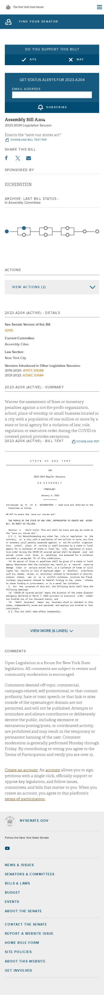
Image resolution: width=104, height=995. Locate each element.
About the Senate (23, 911)
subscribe (56, 107)
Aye (33, 59)
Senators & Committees (29, 874)
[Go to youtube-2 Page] (8, 848)
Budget (12, 892)
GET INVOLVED (18, 970)
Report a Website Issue (29, 933)
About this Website (25, 961)
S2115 (9, 330)
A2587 (27, 375)
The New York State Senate (28, 7)
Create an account (21, 770)
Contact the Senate (26, 924)
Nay (80, 59)
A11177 (27, 370)
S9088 (39, 370)
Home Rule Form (22, 943)
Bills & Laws (17, 883)
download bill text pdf (28, 140)
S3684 (39, 375)
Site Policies (18, 952)
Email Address (26, 89)
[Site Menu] (99, 7)
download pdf (87, 441)
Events (12, 902)
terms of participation (25, 799)
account (52, 770)
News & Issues (19, 865)
